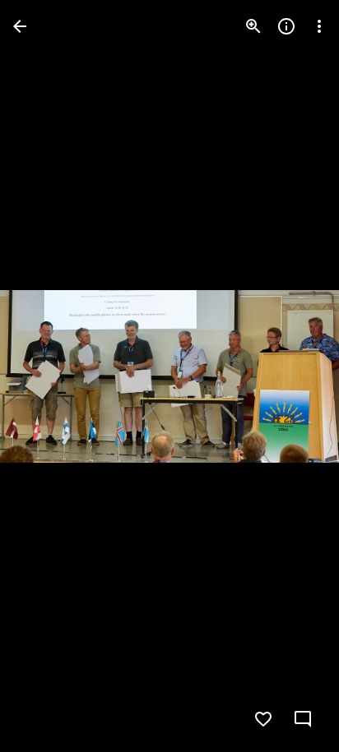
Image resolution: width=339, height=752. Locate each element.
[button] (46, 376)
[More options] (319, 26)
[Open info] (286, 26)
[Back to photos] (19, 26)
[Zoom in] (253, 26)
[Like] (263, 719)
